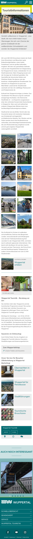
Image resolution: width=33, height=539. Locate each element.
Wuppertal (12, 3)
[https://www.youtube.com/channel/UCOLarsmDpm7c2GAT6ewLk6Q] (16, 532)
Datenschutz (26, 537)
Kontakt (6, 537)
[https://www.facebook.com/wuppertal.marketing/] (8, 532)
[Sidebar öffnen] (31, 2)
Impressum (12, 537)
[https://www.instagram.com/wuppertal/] (25, 532)
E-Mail (14, 432)
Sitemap (19, 537)
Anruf (6, 432)
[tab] (4, 437)
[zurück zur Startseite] (4, 2)
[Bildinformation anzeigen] (31, 31)
